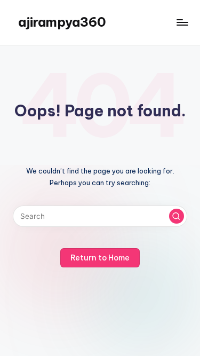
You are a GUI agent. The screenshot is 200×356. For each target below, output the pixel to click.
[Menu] (182, 22)
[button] (176, 216)
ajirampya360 (62, 22)
